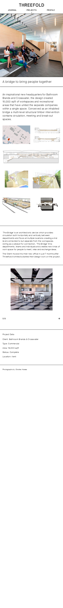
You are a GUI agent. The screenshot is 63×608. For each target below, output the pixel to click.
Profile (51, 10)
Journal (12, 10)
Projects (31, 10)
